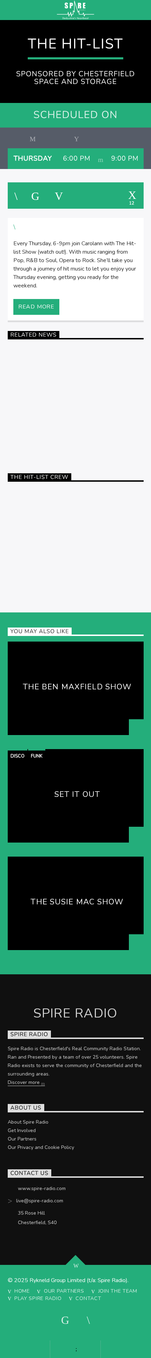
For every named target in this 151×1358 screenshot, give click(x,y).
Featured (18, 352)
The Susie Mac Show (77, 901)
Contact (88, 1298)
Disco (18, 756)
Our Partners (22, 1139)
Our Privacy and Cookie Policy (41, 1147)
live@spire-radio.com (39, 1200)
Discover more (24, 1082)
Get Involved (22, 1130)
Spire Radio (20, 437)
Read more (36, 307)
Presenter (18, 494)
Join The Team (117, 1290)
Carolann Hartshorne (77, 521)
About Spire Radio (28, 1122)
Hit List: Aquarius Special (77, 393)
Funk (36, 756)
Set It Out (77, 794)
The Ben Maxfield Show (77, 686)
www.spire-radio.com (42, 1188)
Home (22, 1290)
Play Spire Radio (38, 1298)
